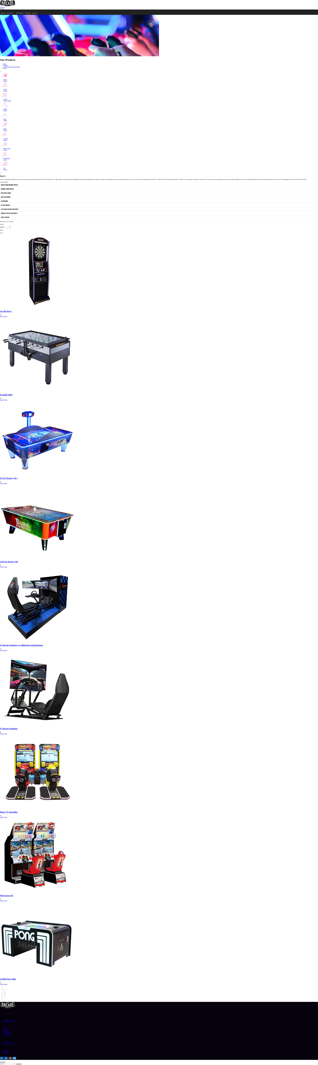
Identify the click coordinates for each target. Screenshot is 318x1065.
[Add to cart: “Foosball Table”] (0, 398)
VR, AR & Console (5, 205)
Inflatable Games (6, 193)
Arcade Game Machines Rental (9, 185)
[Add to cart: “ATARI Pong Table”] (0, 982)
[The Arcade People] (7, 5)
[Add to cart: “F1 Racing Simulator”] (0, 732)
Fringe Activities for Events (9, 213)
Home (1, 10)
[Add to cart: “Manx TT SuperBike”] (0, 815)
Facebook (5, 1050)
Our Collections (19, 13)
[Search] (2, 7)
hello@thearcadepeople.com (10, 1020)
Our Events (27, 13)
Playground (4, 201)
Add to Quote (3, 316)
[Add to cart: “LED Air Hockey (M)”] (0, 565)
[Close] (2, 1062)
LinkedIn (5, 1053)
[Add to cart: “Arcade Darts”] (0, 315)
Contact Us (34, 13)
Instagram (5, 1051)
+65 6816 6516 (7, 1021)
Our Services (10, 13)
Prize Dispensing (5, 197)
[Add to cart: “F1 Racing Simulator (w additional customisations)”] (0, 649)
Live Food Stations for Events (9, 209)
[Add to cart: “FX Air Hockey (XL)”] (0, 482)
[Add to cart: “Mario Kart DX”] (0, 899)
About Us (3, 13)
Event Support (5, 217)
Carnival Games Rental (7, 189)
